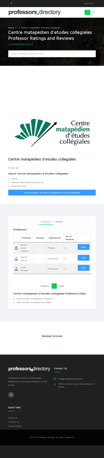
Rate (83, 247)
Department (55, 238)
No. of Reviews (70, 238)
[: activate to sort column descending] (16, 237)
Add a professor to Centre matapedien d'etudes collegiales (52, 192)
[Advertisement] (52, 84)
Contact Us (13, 422)
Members (89, 3)
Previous (45, 286)
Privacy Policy (15, 426)
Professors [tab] (46, 221)
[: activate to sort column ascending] (83, 237)
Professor (26, 238)
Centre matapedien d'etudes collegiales (40, 28)
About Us (12, 418)
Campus (40, 238)
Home (11, 28)
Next (61, 286)
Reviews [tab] (59, 221)
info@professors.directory (70, 379)
